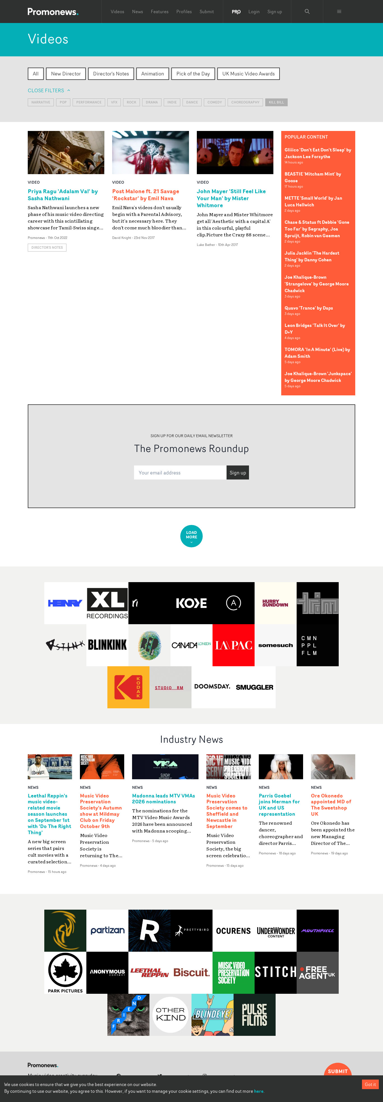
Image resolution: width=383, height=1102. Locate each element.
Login (254, 11)
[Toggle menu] (339, 11)
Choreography (245, 102)
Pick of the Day (193, 73)
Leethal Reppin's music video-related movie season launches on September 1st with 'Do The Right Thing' (49, 814)
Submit (207, 11)
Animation (152, 73)
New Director (66, 73)
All (36, 73)
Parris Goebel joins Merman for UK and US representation (279, 805)
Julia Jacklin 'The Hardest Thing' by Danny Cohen (312, 256)
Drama (152, 102)
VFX (114, 102)
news (33, 787)
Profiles (184, 11)
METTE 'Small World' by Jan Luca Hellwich (313, 201)
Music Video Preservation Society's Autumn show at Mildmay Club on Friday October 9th (101, 811)
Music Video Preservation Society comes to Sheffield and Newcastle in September (227, 811)
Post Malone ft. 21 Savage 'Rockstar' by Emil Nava (145, 195)
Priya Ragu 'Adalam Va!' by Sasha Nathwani (63, 195)
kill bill (276, 102)
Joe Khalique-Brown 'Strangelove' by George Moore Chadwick (317, 284)
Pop (63, 102)
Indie (172, 102)
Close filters (46, 90)
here (259, 1091)
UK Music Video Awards (248, 73)
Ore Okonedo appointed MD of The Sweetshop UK (331, 805)
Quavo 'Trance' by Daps (309, 308)
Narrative (40, 102)
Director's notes (47, 247)
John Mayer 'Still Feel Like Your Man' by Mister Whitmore (231, 198)
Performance (88, 102)
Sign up (274, 11)
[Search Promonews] (307, 11)
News (137, 11)
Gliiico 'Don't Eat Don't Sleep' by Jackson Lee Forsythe (318, 153)
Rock (131, 102)
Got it (370, 1084)
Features (160, 11)
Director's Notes (111, 73)
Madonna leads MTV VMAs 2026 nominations (163, 799)
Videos (117, 11)
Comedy (214, 102)
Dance (192, 102)
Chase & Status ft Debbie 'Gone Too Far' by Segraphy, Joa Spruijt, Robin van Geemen (317, 229)
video (34, 182)
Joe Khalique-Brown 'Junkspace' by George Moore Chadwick (318, 377)
